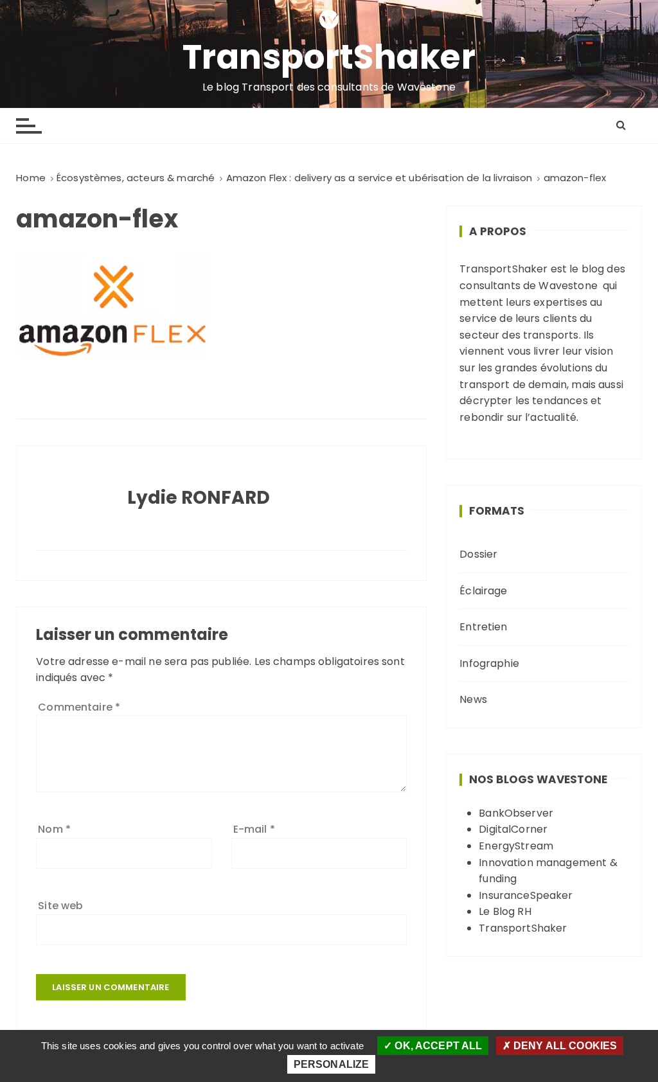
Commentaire (79, 707)
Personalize (331, 1064)
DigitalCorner (513, 829)
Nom (54, 829)
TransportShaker (329, 57)
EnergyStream (516, 845)
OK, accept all (437, 1045)
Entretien (483, 626)
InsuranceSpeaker (526, 895)
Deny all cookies (564, 1045)
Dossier (478, 554)
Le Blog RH (505, 911)
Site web (60, 905)
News (473, 699)
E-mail (254, 829)
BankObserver (516, 813)
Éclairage (483, 590)
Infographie (489, 663)
